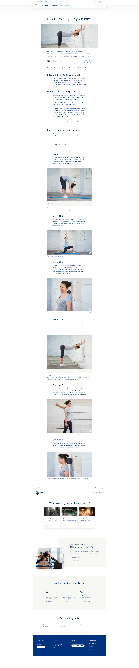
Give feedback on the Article (97, 492)
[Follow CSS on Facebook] (37, 657)
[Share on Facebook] (87, 61)
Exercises (47, 623)
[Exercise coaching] (69, 596)
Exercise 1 (61, 67)
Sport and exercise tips (86, 623)
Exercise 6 (87, 67)
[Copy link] (84, 61)
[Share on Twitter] (90, 61)
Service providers (45, 1)
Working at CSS (94, 643)
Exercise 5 (82, 67)
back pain (64, 82)
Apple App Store (75, 557)
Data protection (99, 657)
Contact (96, 1)
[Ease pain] (52, 596)
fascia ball (65, 267)
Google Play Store (75, 560)
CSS (50, 1)
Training (56, 67)
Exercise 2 (66, 67)
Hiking (65, 626)
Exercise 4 (77, 67)
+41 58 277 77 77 (57, 649)
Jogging (46, 626)
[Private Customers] (36, 5)
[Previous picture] (49, 203)
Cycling (65, 623)
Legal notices (93, 657)
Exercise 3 (71, 67)
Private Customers (39, 1)
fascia (71, 82)
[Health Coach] (87, 596)
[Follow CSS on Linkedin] (42, 657)
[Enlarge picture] (90, 203)
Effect (52, 67)
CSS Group (93, 648)
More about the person (44, 493)
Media (92, 646)
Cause (48, 67)
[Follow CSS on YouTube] (40, 657)
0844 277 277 (57, 645)
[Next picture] (54, 203)
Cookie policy (87, 657)
